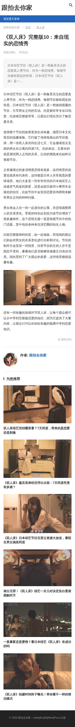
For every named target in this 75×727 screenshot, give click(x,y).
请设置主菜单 (5, 18)
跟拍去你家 (17, 7)
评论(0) (23, 52)
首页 (28, 27)
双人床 (41, 27)
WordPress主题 (57, 717)
